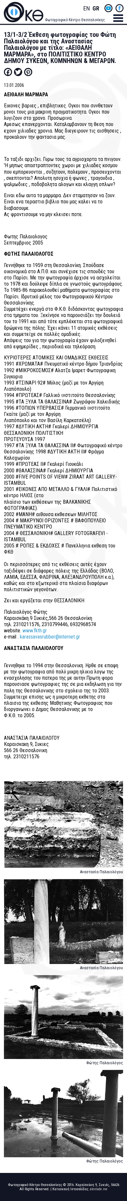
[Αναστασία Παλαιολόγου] (63, 827)
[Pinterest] (28, 72)
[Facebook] (8, 72)
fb (119, 8)
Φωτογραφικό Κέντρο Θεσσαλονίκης (75, 20)
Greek (95, 9)
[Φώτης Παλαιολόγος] (63, 1020)
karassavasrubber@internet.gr (50, 637)
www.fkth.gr (34, 630)
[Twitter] (18, 72)
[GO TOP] (116, 1136)
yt (108, 8)
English (86, 9)
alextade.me (98, 1189)
